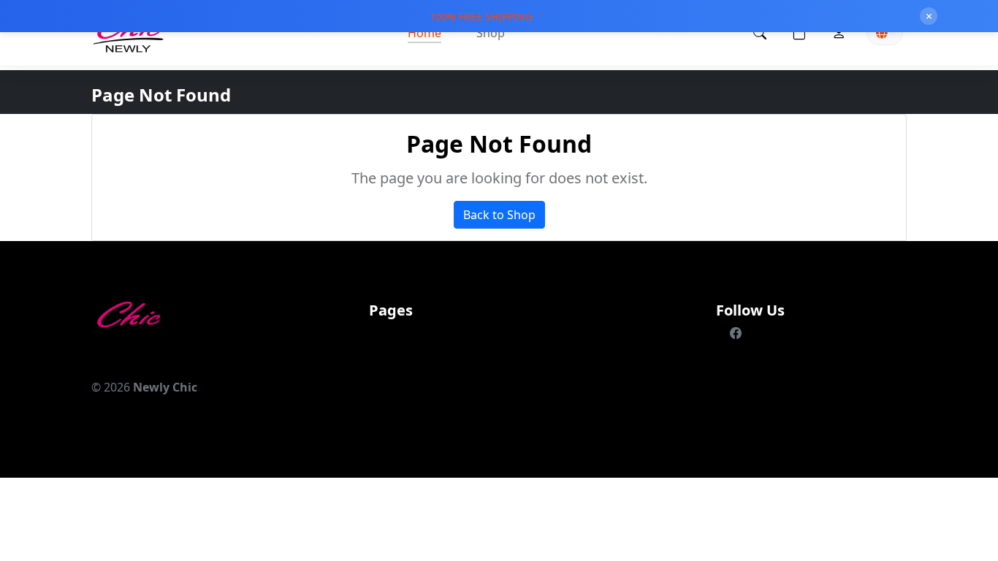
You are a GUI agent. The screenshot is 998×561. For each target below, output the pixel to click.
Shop (490, 33)
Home (424, 33)
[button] (799, 32)
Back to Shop (499, 215)
